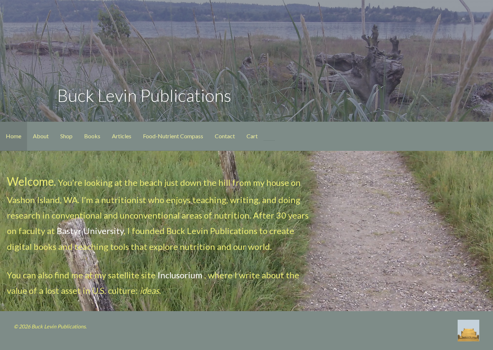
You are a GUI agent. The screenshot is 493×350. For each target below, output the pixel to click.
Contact (225, 136)
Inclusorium (179, 275)
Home (13, 136)
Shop (66, 136)
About (41, 136)
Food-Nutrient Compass (173, 136)
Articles (121, 136)
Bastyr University (90, 230)
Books (92, 136)
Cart (252, 136)
